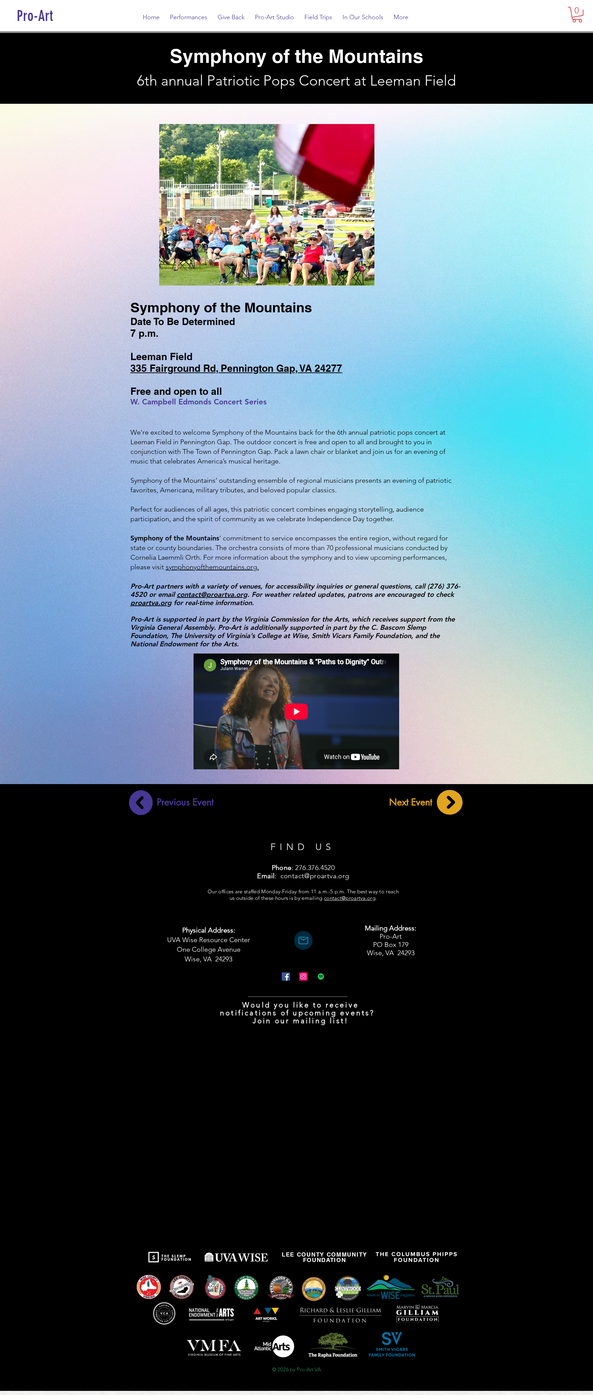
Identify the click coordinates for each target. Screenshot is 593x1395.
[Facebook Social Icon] (286, 976)
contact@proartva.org (212, 594)
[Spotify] (321, 976)
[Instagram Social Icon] (303, 976)
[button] (577, 14)
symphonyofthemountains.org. (212, 567)
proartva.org (151, 603)
